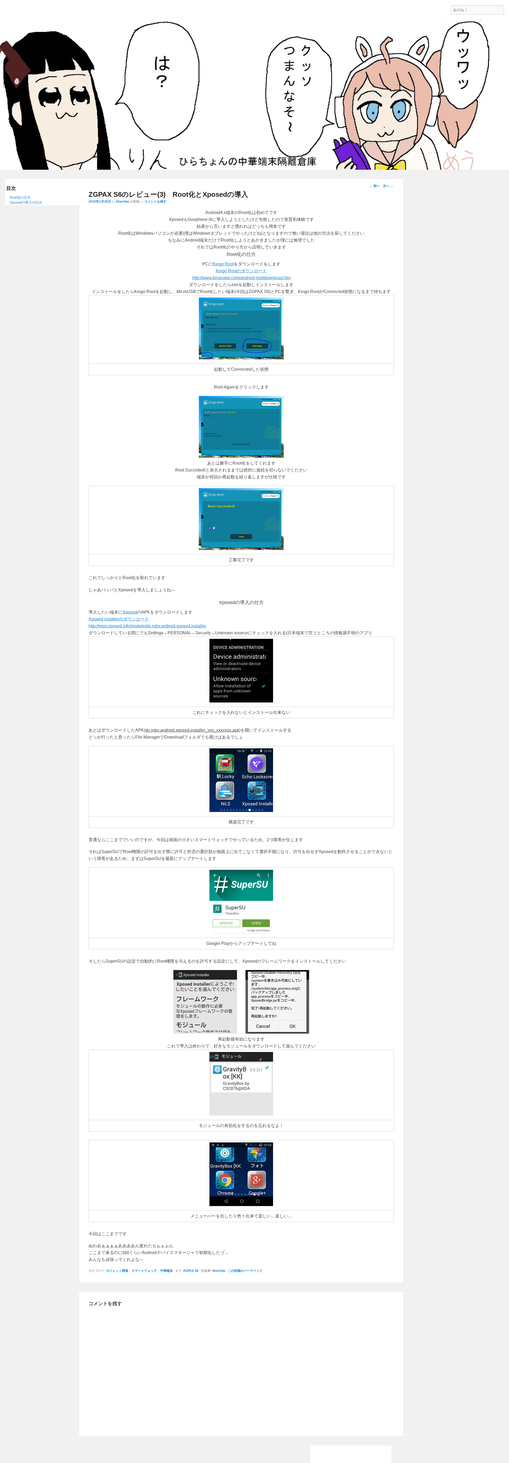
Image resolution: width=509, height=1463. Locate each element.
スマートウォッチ (144, 1271)
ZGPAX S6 (191, 1271)
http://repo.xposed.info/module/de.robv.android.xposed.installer (147, 626)
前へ (375, 186)
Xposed (129, 612)
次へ (388, 186)
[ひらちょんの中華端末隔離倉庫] (254, 95)
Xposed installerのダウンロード (119, 619)
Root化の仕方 (20, 197)
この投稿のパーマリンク (245, 1271)
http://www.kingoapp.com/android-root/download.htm (241, 278)
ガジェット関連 (117, 1271)
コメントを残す (155, 201)
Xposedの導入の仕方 (26, 202)
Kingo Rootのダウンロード (241, 271)
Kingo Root (223, 264)
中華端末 (166, 1271)
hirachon (122, 201)
